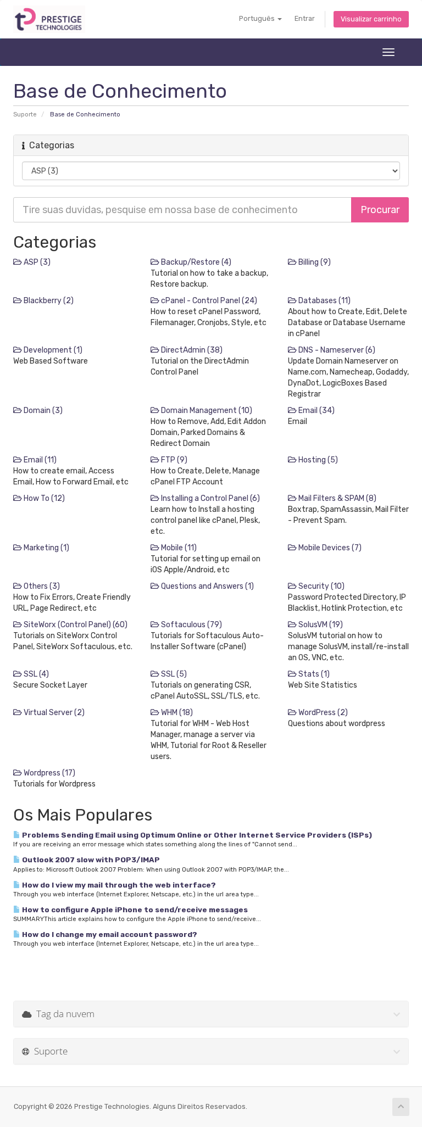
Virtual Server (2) (53, 712)
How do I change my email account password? (108, 934)
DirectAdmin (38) (191, 350)
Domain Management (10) (205, 410)
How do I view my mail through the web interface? (118, 884)
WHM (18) (176, 712)
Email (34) (316, 410)
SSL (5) (173, 674)
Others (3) (41, 586)
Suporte (25, 114)
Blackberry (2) (48, 300)
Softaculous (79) (190, 624)
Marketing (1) (45, 548)
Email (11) (39, 460)
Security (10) (321, 586)
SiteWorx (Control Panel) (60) (74, 624)
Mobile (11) (178, 548)
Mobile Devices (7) (329, 548)
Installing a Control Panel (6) (209, 498)
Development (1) (52, 350)
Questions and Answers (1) (206, 586)
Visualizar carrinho (371, 19)
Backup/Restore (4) (195, 262)
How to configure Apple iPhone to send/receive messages (134, 909)
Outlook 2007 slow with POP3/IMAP (90, 859)
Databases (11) (324, 300)
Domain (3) (42, 410)
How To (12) (43, 498)
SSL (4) (35, 674)
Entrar (305, 18)
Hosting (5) (317, 460)
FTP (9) (173, 460)
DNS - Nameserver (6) (336, 350)
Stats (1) (313, 674)
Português (257, 18)
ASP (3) (36, 262)
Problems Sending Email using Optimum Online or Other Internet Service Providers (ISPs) (196, 834)
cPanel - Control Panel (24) (208, 300)
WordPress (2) (322, 712)
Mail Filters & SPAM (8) (336, 498)
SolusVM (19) (320, 624)
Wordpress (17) (48, 773)
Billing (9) (314, 262)
